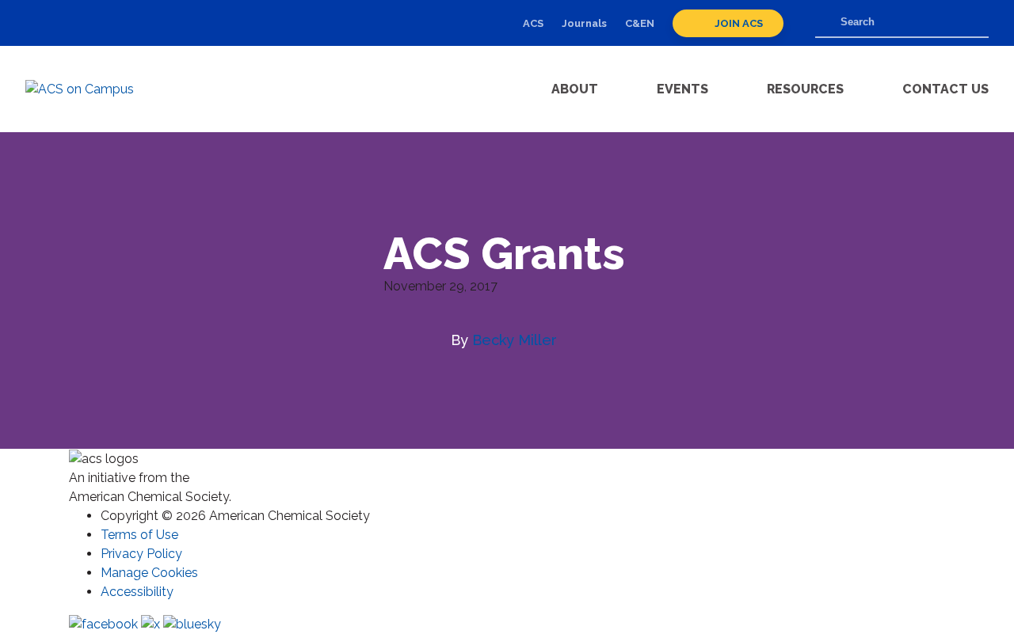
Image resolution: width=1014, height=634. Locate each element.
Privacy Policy (141, 553)
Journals (584, 23)
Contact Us (945, 89)
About (574, 89)
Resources (805, 89)
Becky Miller (514, 340)
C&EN (639, 23)
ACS (533, 23)
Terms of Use (139, 534)
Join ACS (737, 23)
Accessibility (137, 591)
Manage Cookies (149, 572)
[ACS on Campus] (96, 89)
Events (682, 89)
